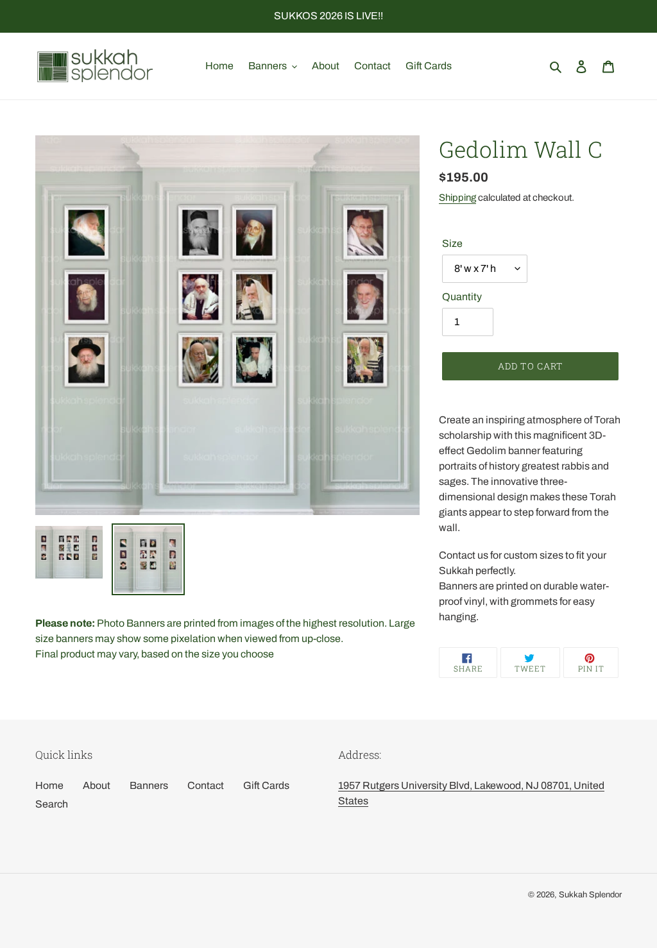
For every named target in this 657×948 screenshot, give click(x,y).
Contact (205, 785)
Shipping (457, 197)
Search (51, 804)
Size (452, 243)
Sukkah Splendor (590, 894)
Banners (149, 785)
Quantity (462, 296)
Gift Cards (266, 785)
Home (49, 785)
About (96, 785)
